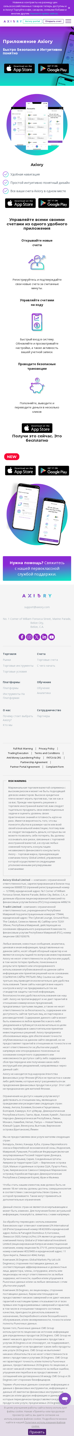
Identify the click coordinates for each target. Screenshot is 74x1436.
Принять (37, 1432)
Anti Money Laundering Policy (23, 757)
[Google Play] (53, 68)
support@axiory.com (37, 607)
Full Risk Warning (23, 748)
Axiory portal (32, 21)
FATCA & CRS (54, 757)
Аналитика (44, 693)
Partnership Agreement (33, 762)
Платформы (10, 688)
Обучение (43, 688)
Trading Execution (18, 753)
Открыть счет (53, 21)
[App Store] (19, 68)
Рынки (7, 660)
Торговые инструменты (18, 665)
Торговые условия (15, 671)
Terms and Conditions (47, 753)
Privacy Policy (46, 748)
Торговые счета (47, 660)
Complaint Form (55, 766)
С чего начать (46, 665)
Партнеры (44, 716)
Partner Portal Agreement (25, 766)
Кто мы (7, 725)
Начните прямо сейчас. (44, 13)
